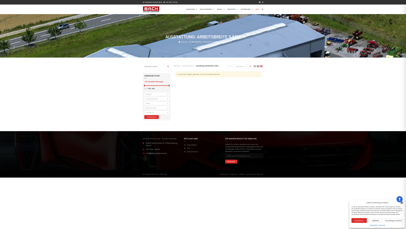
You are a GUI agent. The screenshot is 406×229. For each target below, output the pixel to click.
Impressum (382, 225)
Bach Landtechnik (161, 174)
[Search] (168, 66)
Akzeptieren (359, 220)
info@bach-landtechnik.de (153, 2)
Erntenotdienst (192, 145)
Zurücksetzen (151, 117)
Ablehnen (375, 220)
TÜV (188, 148)
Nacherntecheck (192, 152)
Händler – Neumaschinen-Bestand (251, 174)
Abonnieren (231, 162)
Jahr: (145, 88)
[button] (402, 203)
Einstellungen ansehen (393, 220)
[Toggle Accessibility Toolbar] (399, 199)
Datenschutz (373, 225)
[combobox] (156, 94)
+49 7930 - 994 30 (171, 2)
